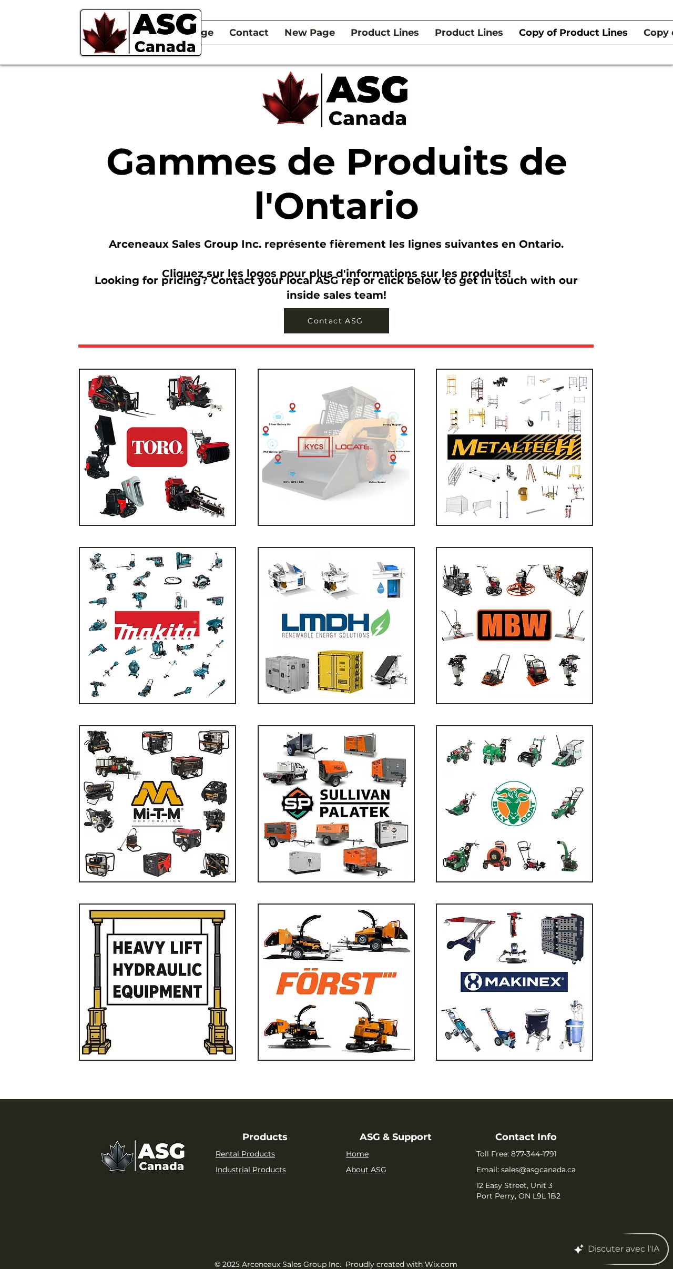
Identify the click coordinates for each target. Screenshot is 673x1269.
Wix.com (441, 1264)
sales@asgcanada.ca (538, 1169)
